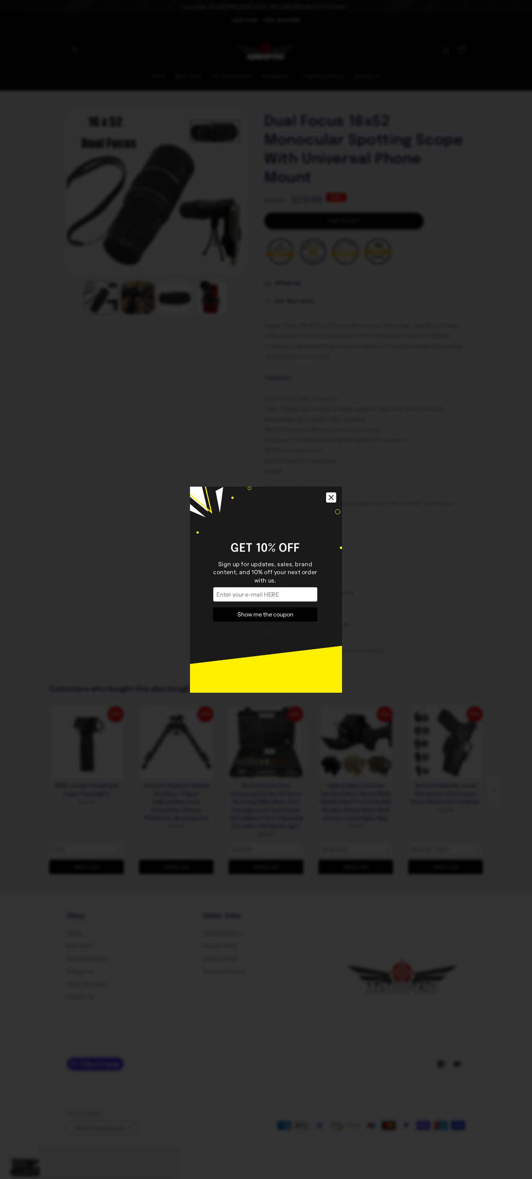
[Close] (331, 497)
